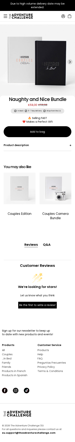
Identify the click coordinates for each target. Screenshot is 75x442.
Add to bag (37, 132)
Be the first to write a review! (37, 305)
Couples (7, 354)
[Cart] (69, 16)
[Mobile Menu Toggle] (5, 16)
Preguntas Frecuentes (52, 362)
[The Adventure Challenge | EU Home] (22, 16)
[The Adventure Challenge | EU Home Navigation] (37, 414)
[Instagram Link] (15, 390)
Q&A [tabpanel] (47, 244)
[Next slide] (69, 61)
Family (6, 362)
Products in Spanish (14, 375)
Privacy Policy (46, 367)
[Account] (63, 16)
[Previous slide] (5, 61)
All (3, 350)
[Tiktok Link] (26, 390)
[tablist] (37, 244)
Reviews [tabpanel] (31, 244)
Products (43, 350)
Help (40, 354)
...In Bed (6, 358)
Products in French (14, 371)
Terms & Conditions (50, 371)
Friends (6, 367)
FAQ (40, 358)
